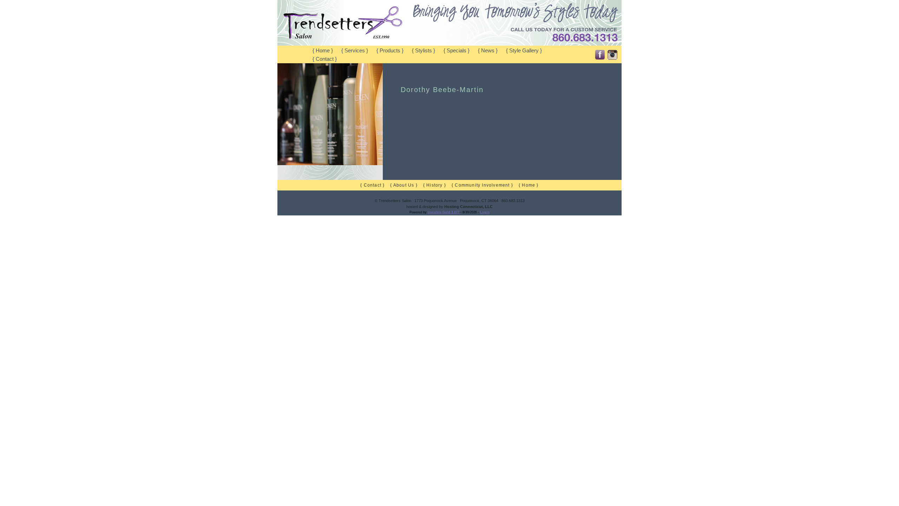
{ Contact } (325, 59)
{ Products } (389, 50)
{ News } (488, 50)
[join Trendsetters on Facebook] (600, 53)
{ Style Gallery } (524, 50)
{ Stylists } (423, 50)
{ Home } (323, 50)
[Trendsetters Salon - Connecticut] (344, 44)
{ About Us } (403, 185)
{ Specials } (457, 50)
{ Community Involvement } (482, 185)
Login (485, 212)
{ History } (434, 185)
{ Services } (354, 50)
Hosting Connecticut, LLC (468, 207)
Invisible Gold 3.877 (444, 212)
